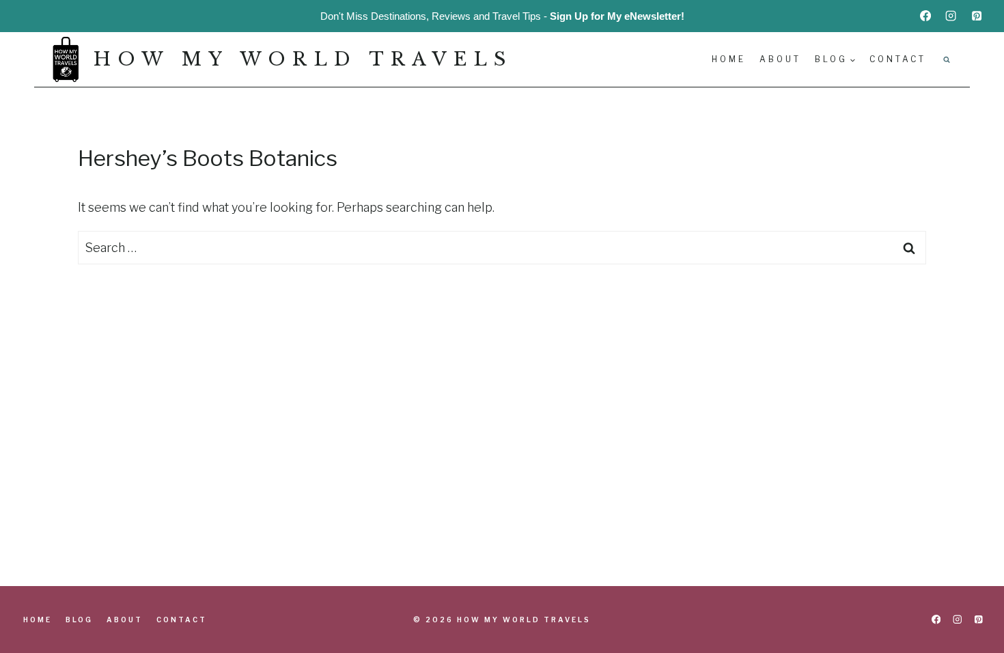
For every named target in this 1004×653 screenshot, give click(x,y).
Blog (79, 619)
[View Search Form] (946, 59)
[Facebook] (925, 16)
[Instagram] (951, 16)
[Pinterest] (977, 16)
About (780, 59)
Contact (897, 59)
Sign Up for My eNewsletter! (617, 16)
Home (729, 59)
